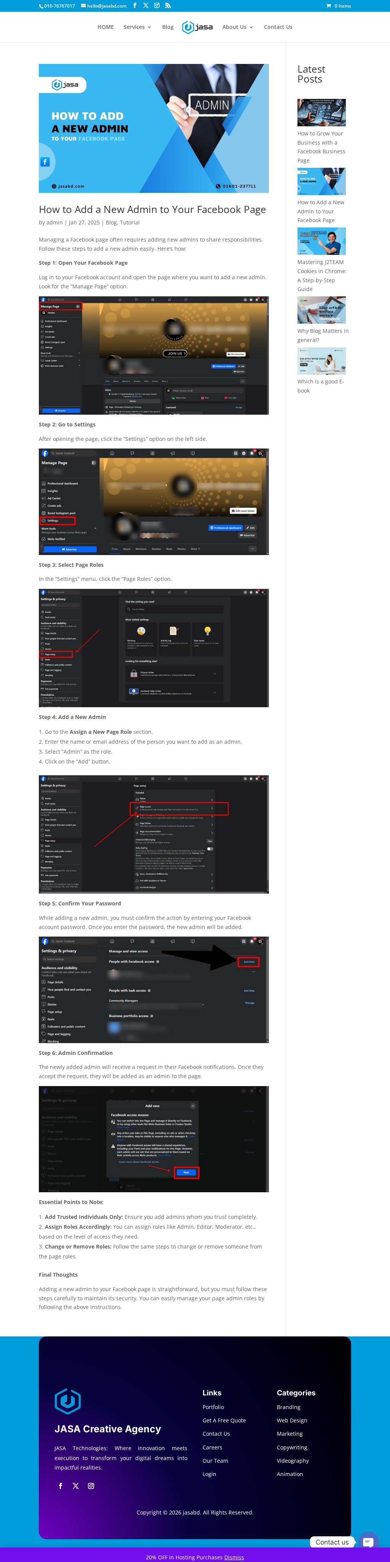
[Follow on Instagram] (91, 1486)
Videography (293, 1460)
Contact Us (278, 27)
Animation (290, 1474)
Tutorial (130, 222)
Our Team (215, 1460)
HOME (106, 27)
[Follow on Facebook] (60, 1486)
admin (54, 222)
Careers (212, 1447)
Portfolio (213, 1407)
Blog (168, 27)
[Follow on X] (76, 1486)
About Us (234, 27)
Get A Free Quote (224, 1420)
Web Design (292, 1420)
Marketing (290, 1433)
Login (209, 1474)
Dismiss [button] (234, 1557)
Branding (288, 1407)
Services (134, 27)
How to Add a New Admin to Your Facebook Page (152, 209)
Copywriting (292, 1447)
